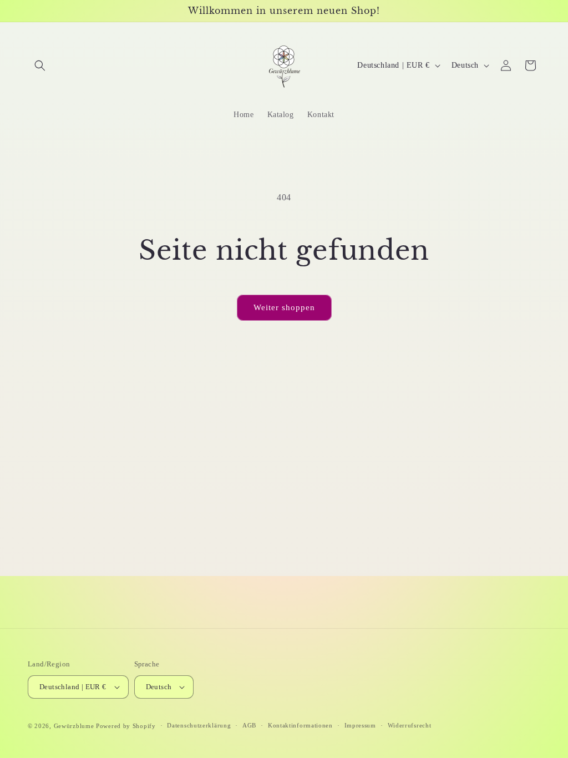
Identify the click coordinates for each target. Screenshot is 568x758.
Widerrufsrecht (410, 725)
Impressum (360, 725)
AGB (249, 725)
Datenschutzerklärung (199, 725)
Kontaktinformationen (300, 725)
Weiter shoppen (284, 307)
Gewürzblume (74, 725)
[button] (40, 65)
